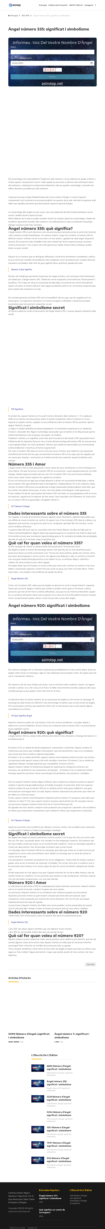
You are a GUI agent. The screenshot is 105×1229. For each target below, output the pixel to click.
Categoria (89, 5)
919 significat (17, 409)
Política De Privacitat (58, 5)
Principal (43, 5)
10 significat (75, 1203)
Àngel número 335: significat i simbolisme (51, 15)
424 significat (75, 1198)
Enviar (52, 77)
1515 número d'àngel (78, 1196)
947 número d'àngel (20, 820)
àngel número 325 (19, 578)
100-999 (25, 15)
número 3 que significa (21, 269)
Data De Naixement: (21, 58)
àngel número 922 (19, 922)
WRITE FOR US (76, 5)
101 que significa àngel (21, 716)
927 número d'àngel (20, 506)
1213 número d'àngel (78, 1201)
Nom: (13, 47)
